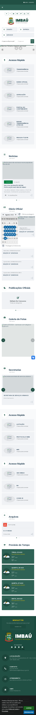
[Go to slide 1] (17, 52)
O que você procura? (8, 41)
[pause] (20, 48)
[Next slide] (33, 49)
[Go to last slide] (2, 49)
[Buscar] (32, 41)
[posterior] (15, 214)
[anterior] (3, 214)
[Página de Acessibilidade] (28, 13)
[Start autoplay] (16, 48)
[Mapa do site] (24, 13)
